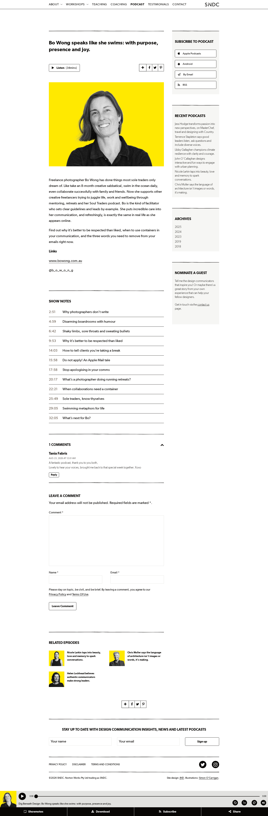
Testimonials (158, 4)
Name (53, 572)
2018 (178, 246)
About (54, 4)
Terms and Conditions (105, 764)
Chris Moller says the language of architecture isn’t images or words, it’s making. (195, 188)
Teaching (99, 4)
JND (182, 778)
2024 (178, 231)
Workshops (75, 4)
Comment (56, 512)
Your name (58, 741)
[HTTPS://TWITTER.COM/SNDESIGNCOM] (202, 764)
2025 (178, 226)
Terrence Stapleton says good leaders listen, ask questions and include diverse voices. (193, 140)
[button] (33, 811)
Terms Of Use (80, 594)
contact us (203, 304)
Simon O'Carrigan (208, 778)
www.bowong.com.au (65, 261)
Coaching (119, 4)
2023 (178, 236)
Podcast (137, 4)
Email (114, 572)
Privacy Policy (57, 594)
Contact (179, 4)
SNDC (212, 4)
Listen (66, 67)
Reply (54, 475)
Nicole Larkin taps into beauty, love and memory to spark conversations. (194, 175)
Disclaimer (79, 764)
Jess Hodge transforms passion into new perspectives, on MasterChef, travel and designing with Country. (195, 127)
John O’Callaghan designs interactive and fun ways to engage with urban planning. (195, 162)
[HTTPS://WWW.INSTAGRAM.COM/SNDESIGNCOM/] (215, 764)
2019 (178, 241)
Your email (126, 741)
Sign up (202, 741)
